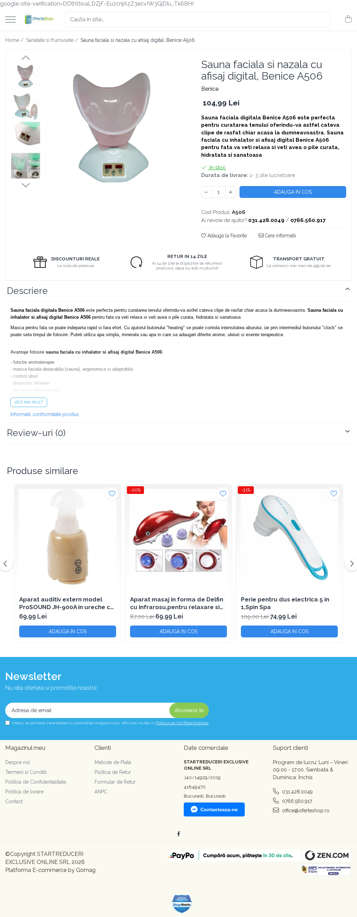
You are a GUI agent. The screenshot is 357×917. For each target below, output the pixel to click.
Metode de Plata (112, 762)
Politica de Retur (112, 772)
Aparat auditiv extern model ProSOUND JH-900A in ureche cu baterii (66, 603)
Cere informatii (280, 235)
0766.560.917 (296, 801)
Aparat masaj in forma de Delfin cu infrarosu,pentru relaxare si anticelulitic (176, 603)
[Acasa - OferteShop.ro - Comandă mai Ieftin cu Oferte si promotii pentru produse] (37, 19)
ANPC (100, 791)
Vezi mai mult (28, 402)
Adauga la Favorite (226, 235)
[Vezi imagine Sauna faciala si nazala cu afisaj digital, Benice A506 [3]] (25, 165)
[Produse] (10, 20)
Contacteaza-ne (219, 809)
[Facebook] (178, 833)
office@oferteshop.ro (305, 810)
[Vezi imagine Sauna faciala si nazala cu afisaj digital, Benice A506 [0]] (25, 76)
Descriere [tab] (27, 291)
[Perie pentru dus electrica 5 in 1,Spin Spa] (289, 538)
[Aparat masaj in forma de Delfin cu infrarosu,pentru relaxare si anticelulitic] (178, 538)
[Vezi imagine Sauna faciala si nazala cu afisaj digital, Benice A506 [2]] (25, 136)
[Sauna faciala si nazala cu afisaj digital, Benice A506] (114, 131)
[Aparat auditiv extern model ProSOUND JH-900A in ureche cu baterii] (67, 538)
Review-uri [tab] (36, 433)
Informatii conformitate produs (44, 414)
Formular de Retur (115, 782)
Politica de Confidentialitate (182, 722)
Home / (15, 40)
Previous (25, 58)
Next (25, 184)
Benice (210, 89)
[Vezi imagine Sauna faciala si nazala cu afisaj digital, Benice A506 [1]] (25, 106)
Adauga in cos (293, 192)
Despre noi (17, 762)
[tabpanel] (114, 131)
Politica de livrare (24, 791)
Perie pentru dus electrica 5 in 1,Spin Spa (285, 603)
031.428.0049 (297, 791)
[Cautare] (322, 19)
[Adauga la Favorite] (112, 493)
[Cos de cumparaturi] (348, 19)
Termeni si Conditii (26, 772)
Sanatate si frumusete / (52, 40)
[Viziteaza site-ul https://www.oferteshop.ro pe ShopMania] (182, 904)
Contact (14, 801)
